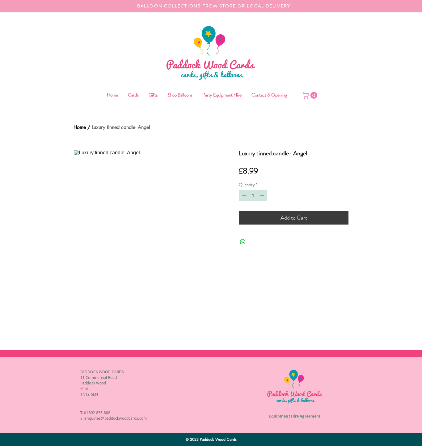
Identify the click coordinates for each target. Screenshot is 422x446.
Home (80, 127)
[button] (179, 95)
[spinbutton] (253, 195)
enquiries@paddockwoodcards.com (115, 418)
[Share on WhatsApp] (243, 242)
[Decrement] (243, 195)
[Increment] (262, 195)
